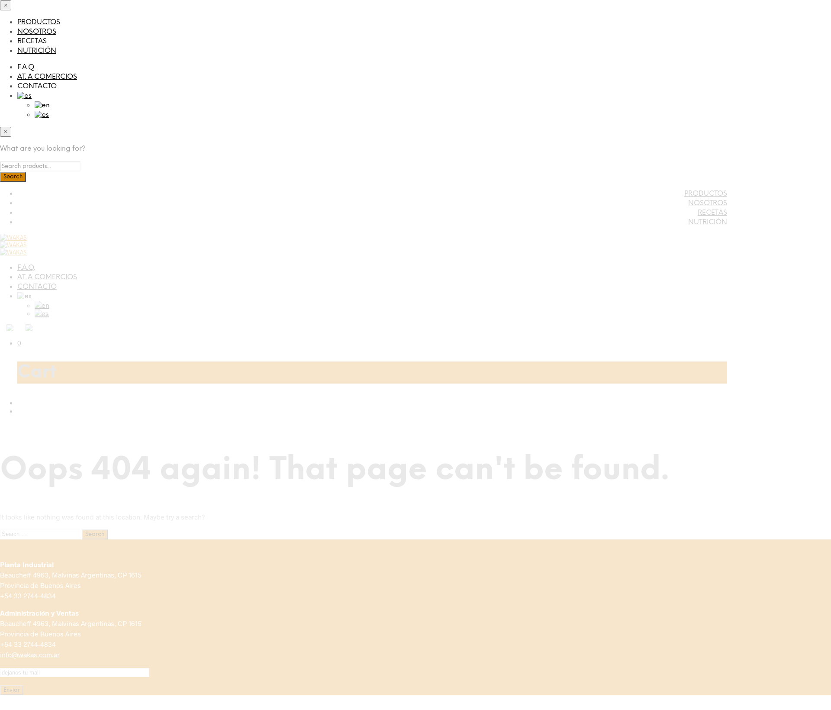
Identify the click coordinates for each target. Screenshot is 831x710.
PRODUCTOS (38, 22)
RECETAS (32, 41)
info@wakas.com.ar (30, 654)
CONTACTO (37, 86)
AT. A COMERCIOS (47, 77)
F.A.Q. (26, 67)
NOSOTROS (36, 32)
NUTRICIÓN (36, 51)
